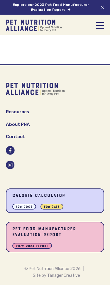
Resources (17, 111)
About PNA (18, 124)
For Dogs (24, 207)
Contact (15, 136)
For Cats (52, 207)
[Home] (34, 26)
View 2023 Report (32, 246)
